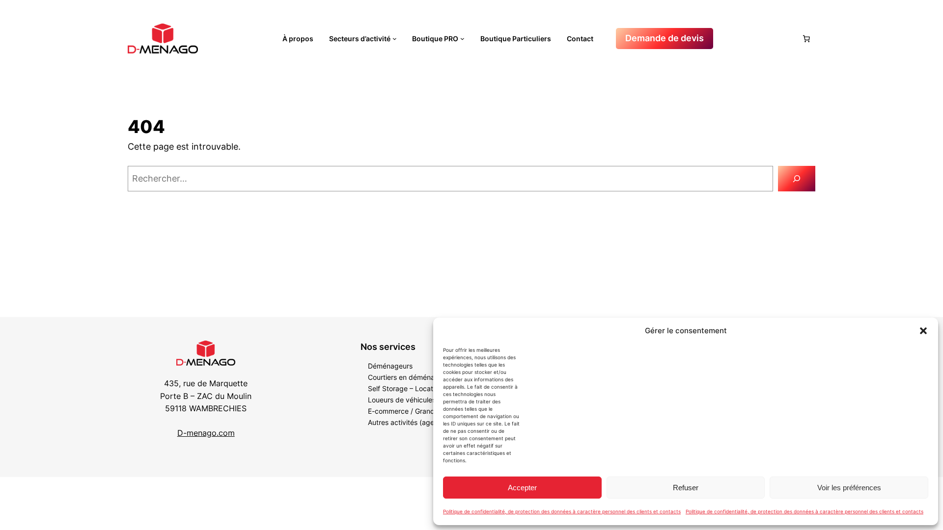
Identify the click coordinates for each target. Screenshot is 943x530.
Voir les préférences (849, 487)
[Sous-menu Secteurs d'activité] (394, 38)
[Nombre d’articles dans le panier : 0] (806, 39)
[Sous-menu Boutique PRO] (462, 38)
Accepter (522, 487)
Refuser (685, 487)
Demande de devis (664, 38)
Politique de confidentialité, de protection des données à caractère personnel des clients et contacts (562, 511)
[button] (923, 331)
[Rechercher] (796, 178)
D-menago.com (206, 433)
